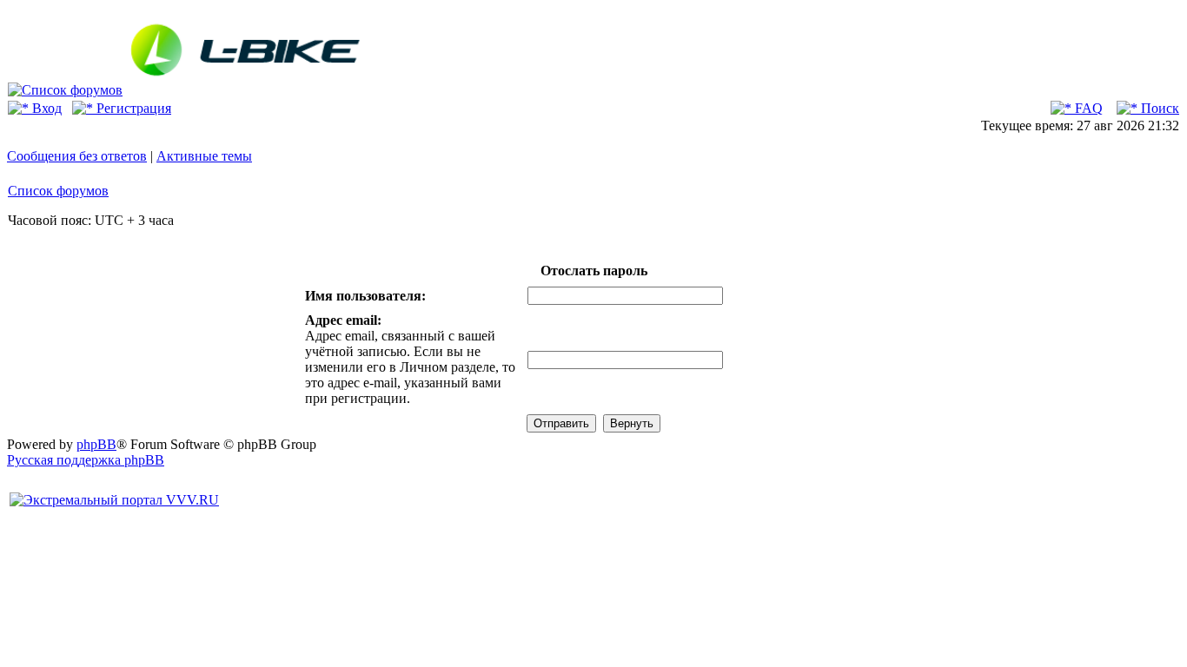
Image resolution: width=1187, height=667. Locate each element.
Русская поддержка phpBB (85, 459)
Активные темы (204, 156)
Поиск (1158, 108)
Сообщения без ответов (77, 156)
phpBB (96, 444)
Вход (45, 108)
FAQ (1087, 108)
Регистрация (132, 108)
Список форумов (58, 190)
